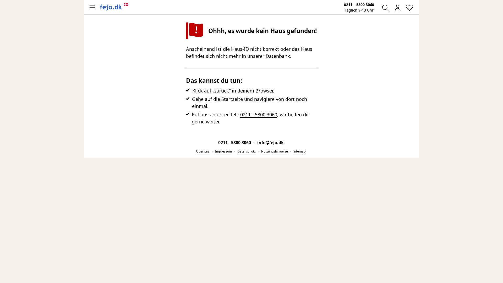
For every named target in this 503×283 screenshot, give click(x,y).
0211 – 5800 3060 (359, 4)
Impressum (223, 151)
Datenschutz (246, 151)
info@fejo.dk (270, 142)
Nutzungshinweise (274, 151)
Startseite (232, 99)
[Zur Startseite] (114, 7)
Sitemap (299, 151)
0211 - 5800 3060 (258, 114)
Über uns (203, 151)
